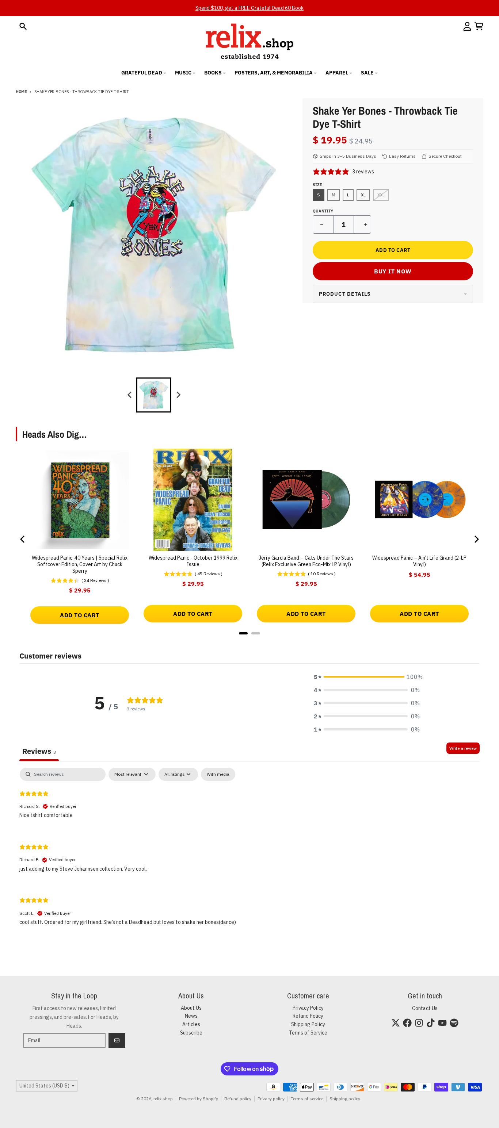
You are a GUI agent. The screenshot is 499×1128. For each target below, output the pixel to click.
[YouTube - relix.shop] (442, 1022)
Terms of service (307, 1098)
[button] (367, 676)
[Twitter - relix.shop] (395, 1022)
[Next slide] (178, 395)
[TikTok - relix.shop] (430, 1022)
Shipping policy (345, 1098)
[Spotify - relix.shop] (454, 1022)
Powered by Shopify (198, 1098)
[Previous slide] (130, 395)
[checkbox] (218, 774)
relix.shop (163, 1098)
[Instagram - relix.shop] (419, 1022)
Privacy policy (271, 1098)
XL (363, 194)
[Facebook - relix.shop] (407, 1022)
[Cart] (479, 26)
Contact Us (425, 1008)
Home (21, 91)
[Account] (467, 26)
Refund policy (237, 1098)
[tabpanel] (249, 852)
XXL (381, 194)
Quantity (323, 211)
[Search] (23, 26)
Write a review (463, 748)
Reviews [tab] (39, 751)
